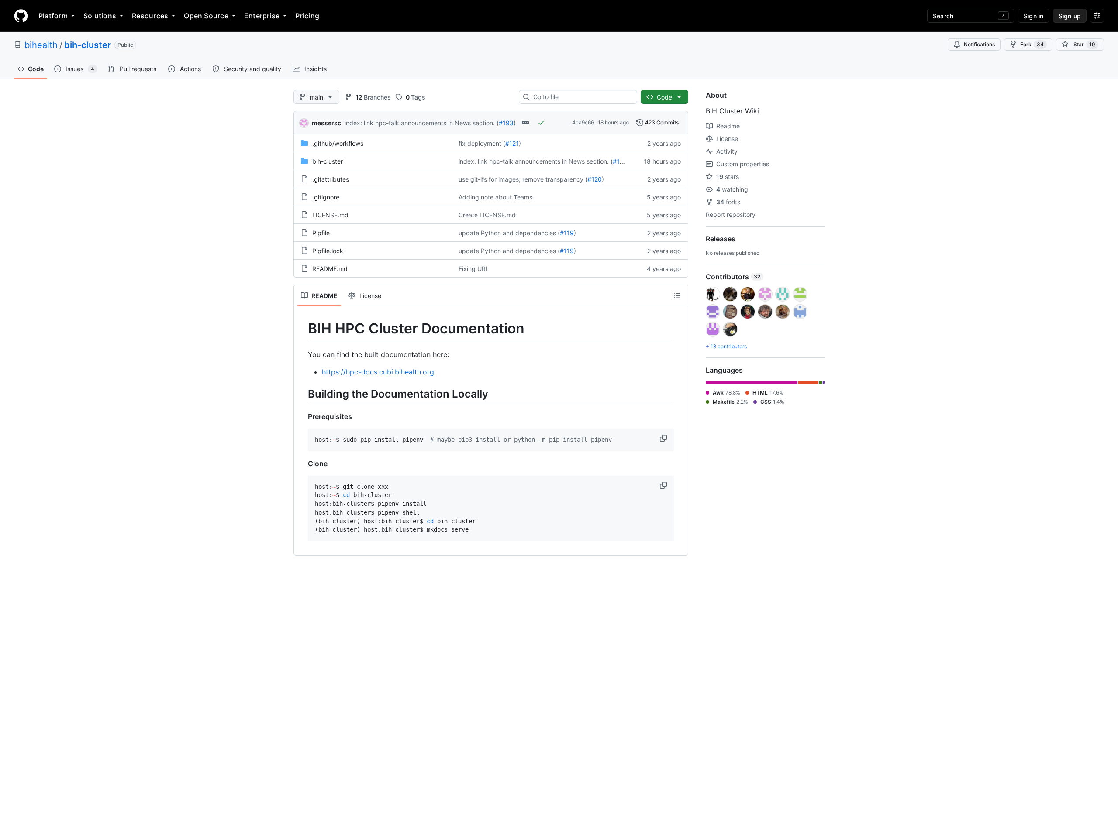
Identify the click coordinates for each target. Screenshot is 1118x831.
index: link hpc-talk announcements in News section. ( (422, 123)
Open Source (206, 15)
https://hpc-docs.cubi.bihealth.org (378, 371)
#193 (506, 123)
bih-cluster (87, 45)
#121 (512, 143)
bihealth (41, 45)
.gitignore (325, 197)
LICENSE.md (330, 215)
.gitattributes (330, 179)
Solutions (99, 15)
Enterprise (262, 15)
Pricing (307, 15)
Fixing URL (474, 268)
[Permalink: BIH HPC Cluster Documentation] (302, 329)
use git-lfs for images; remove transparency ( (523, 179)
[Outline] (676, 295)
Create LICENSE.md (487, 215)
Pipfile (321, 233)
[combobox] (581, 96)
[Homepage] (21, 16)
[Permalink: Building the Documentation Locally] (302, 394)
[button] (664, 438)
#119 (567, 233)
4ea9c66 (583, 122)
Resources (150, 15)
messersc (326, 123)
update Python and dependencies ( (509, 233)
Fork (1032, 44)
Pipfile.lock (327, 250)
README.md (330, 268)
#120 (594, 179)
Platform (53, 15)
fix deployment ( (482, 143)
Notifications (979, 44)
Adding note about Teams (495, 197)
